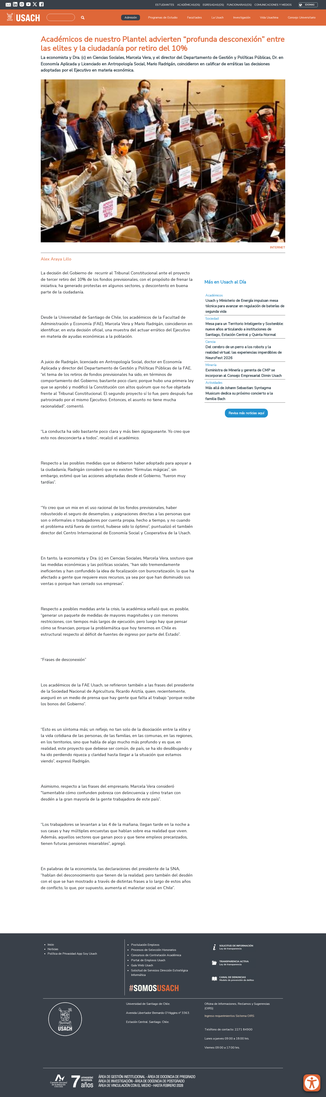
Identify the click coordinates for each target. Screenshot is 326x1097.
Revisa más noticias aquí (246, 413)
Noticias (53, 949)
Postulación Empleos (145, 945)
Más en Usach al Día (225, 282)
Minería (210, 365)
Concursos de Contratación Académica (156, 955)
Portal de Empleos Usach (148, 960)
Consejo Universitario (302, 17)
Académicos (214, 295)
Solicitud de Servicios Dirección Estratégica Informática (159, 972)
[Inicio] (25, 17)
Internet (277, 247)
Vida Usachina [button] (269, 17)
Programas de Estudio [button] (163, 17)
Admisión (131, 17)
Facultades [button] (194, 17)
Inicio (51, 945)
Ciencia (210, 341)
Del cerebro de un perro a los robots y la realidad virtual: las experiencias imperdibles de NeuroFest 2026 (243, 352)
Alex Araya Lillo (56, 259)
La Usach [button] (217, 17)
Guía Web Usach (142, 965)
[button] (313, 1084)
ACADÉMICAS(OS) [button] (188, 5)
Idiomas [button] (309, 4)
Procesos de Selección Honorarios (153, 950)
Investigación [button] (241, 17)
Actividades (213, 382)
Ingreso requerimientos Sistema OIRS (229, 1016)
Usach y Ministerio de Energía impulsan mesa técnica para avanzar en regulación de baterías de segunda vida (244, 306)
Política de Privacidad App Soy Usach (72, 954)
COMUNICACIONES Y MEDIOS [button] (273, 5)
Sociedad (212, 318)
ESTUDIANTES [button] (164, 5)
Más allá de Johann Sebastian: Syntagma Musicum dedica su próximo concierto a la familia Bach (239, 393)
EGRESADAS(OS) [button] (213, 5)
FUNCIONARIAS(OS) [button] (239, 5)
